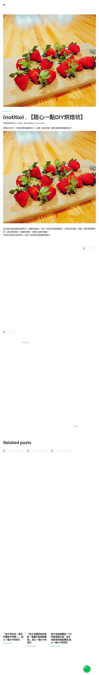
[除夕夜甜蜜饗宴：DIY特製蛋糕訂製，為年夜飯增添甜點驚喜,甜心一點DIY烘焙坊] (61, 539)
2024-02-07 (7, 643)
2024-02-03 (31, 646)
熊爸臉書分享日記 (9, 123)
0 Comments (40, 123)
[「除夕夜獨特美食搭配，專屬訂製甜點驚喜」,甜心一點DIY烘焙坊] (37, 539)
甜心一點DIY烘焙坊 (26, 123)
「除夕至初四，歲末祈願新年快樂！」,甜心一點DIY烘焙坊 (13, 637)
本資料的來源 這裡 (11, 235)
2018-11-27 (7, 111)
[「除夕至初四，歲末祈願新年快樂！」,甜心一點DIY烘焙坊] (13, 539)
